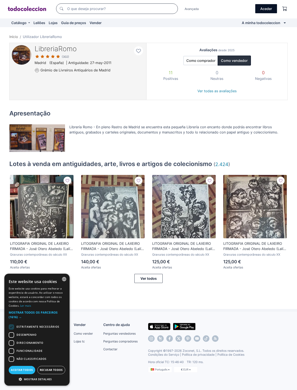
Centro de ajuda (116, 325)
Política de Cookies (230, 354)
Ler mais (25, 306)
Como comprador (200, 60)
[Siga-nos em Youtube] (197, 338)
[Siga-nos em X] (178, 338)
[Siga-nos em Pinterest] (188, 338)
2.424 (221, 164)
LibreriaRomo (56, 48)
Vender (96, 23)
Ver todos (148, 278)
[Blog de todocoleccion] (215, 338)
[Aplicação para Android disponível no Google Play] (184, 326)
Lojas (53, 23)
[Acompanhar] (67, 180)
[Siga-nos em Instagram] (151, 338)
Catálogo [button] (19, 23)
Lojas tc (79, 341)
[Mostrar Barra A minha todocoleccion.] (284, 22)
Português (161, 369)
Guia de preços (73, 23)
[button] (37, 314)
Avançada (192, 9)
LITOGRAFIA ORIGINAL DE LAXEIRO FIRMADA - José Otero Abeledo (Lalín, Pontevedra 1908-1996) (41, 246)
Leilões (39, 23)
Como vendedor (234, 60)
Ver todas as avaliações (217, 91)
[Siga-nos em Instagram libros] (160, 338)
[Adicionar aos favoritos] (138, 50)
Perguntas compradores (120, 341)
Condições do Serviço (163, 354)
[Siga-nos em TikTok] (206, 338)
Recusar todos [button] (51, 370)
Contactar (110, 349)
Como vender (83, 333)
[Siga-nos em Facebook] (169, 338)
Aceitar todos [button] (22, 370)
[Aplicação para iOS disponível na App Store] (159, 326)
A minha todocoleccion (261, 23)
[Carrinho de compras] (284, 9)
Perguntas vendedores (119, 333)
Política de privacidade (198, 354)
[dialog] (37, 330)
